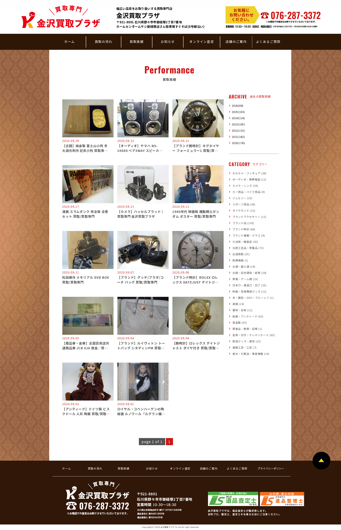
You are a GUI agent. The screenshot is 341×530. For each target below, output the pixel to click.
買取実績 (137, 41)
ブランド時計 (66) (243, 229)
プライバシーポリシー (271, 468)
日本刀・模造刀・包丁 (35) (249, 285)
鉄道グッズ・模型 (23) (246, 341)
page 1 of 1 (152, 441)
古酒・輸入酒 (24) (243, 266)
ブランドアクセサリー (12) (249, 217)
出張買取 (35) (241, 254)
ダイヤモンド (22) (243, 210)
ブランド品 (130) (243, 223)
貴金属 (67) (239, 322)
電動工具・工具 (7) (244, 347)
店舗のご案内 (236, 41)
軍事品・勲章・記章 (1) (247, 329)
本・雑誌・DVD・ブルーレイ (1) (253, 298)
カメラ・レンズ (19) (245, 185)
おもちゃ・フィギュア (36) (249, 173)
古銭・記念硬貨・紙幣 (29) (249, 273)
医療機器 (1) (240, 260)
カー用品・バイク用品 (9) (248, 192)
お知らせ (168, 41)
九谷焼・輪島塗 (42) (245, 241)
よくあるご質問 (268, 41)
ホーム (69, 41)
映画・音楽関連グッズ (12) (249, 291)
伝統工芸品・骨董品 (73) (248, 248)
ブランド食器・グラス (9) (248, 235)
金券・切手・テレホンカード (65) (253, 335)
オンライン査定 (201, 41)
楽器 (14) (238, 304)
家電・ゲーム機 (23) (245, 279)
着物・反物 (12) (242, 310)
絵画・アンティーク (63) (247, 316)
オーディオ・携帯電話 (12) (249, 179)
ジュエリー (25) (242, 198)
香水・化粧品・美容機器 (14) (250, 354)
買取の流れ (103, 41)
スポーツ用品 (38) (243, 204)
